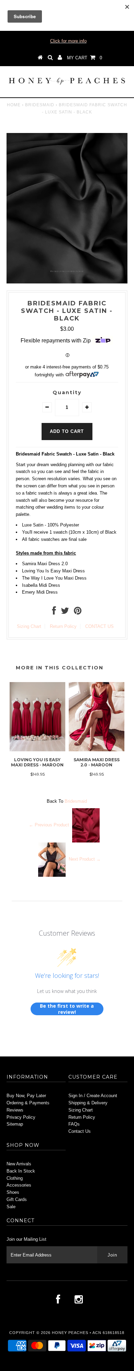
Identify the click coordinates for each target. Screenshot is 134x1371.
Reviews (15, 1110)
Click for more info (68, 41)
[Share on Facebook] (54, 612)
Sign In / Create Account (92, 1095)
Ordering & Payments (28, 1102)
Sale (11, 1206)
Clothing (15, 1178)
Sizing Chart (29, 626)
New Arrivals (19, 1163)
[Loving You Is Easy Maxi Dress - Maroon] (37, 749)
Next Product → (85, 859)
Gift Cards (17, 1199)
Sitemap (15, 1124)
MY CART (84, 57)
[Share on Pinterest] (77, 612)
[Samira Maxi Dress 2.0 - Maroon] (96, 749)
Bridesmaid (39, 104)
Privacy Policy (21, 1117)
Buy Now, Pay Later (26, 1095)
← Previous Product (49, 825)
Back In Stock (21, 1171)
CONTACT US (99, 626)
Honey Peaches (70, 1333)
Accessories (19, 1185)
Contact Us (79, 1131)
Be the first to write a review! (67, 1009)
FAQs (74, 1124)
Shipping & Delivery (88, 1102)
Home (14, 104)
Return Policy (63, 626)
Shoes (13, 1192)
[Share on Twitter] (65, 612)
